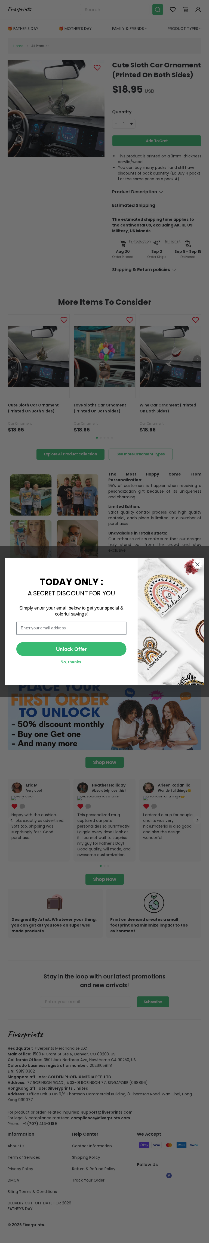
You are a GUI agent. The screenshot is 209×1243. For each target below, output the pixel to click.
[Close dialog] (197, 564)
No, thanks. (71, 662)
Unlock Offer (71, 649)
